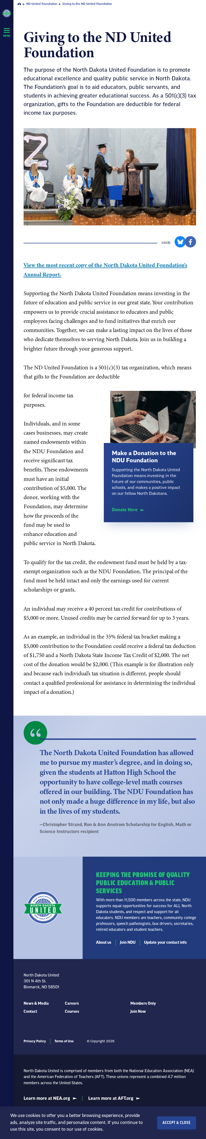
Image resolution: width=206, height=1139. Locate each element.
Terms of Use (63, 1041)
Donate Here (125, 510)
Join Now (138, 1012)
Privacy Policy (35, 1041)
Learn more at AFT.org (110, 1098)
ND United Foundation (41, 3)
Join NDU (127, 943)
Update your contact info (165, 943)
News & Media (36, 1003)
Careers (72, 1003)
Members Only (143, 1003)
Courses (72, 1012)
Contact (30, 1012)
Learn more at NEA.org (47, 1098)
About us (103, 943)
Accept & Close (177, 1123)
